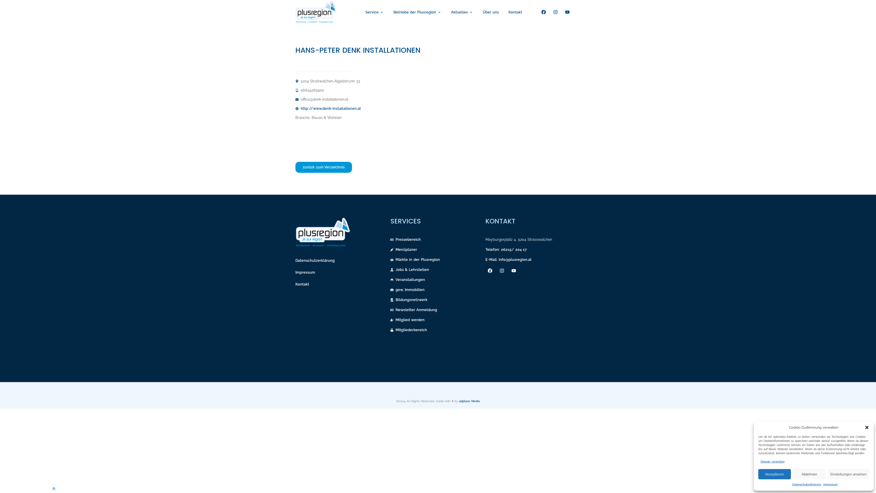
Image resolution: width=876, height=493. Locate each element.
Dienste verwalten (773, 461)
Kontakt (302, 284)
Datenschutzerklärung (806, 484)
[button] (867, 427)
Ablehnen (809, 474)
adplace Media (469, 401)
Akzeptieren (774, 474)
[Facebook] (543, 12)
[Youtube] (567, 12)
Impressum (830, 484)
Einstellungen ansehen (848, 474)
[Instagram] (555, 12)
